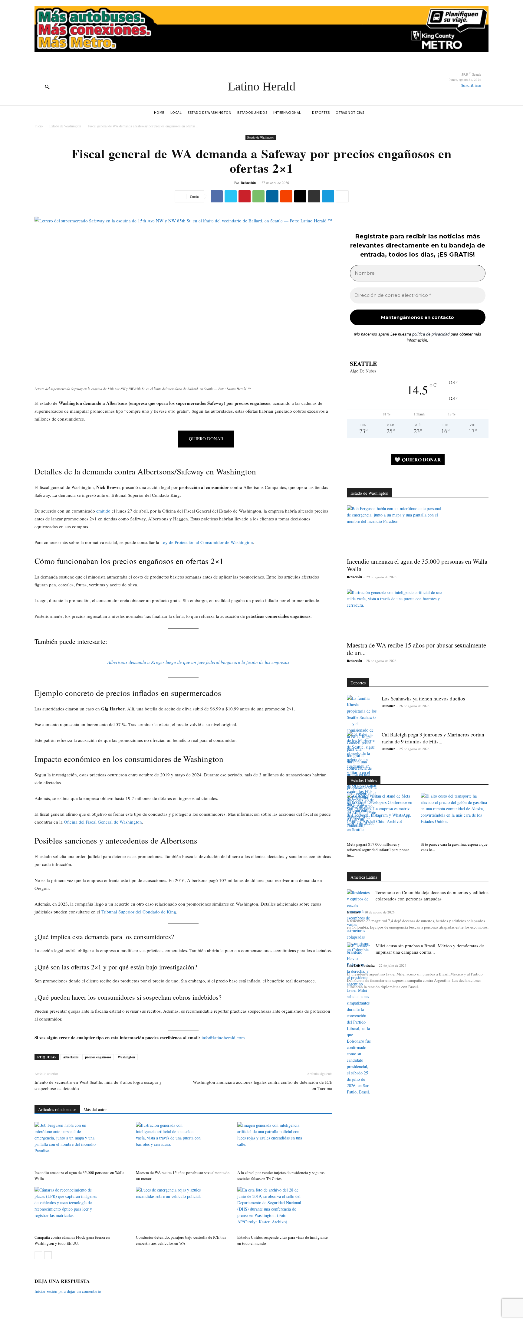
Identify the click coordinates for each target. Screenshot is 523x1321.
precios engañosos (98, 1057)
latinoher (388, 705)
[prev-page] (38, 1255)
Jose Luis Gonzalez (361, 965)
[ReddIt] (286, 196)
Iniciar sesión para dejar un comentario (68, 1291)
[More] (342, 196)
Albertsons (70, 1057)
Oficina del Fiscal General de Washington (103, 822)
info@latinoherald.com (223, 1037)
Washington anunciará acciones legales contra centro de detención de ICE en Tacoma (262, 1085)
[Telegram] (328, 196)
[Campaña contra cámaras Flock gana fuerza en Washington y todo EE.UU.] (82, 1209)
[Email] (300, 196)
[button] (47, 86)
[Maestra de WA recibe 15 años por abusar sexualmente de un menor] (183, 1144)
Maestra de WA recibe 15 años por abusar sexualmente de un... (416, 649)
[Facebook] (217, 196)
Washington (126, 1057)
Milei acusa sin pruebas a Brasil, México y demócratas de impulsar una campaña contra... (430, 948)
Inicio (39, 125)
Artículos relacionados (57, 1109)
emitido (103, 511)
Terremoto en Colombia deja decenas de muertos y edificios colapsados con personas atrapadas (432, 895)
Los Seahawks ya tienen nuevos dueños (423, 698)
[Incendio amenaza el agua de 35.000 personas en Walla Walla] (82, 1144)
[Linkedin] (272, 196)
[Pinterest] (244, 196)
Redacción (248, 182)
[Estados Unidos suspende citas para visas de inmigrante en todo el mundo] (284, 1209)
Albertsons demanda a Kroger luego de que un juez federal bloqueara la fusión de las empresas (198, 662)
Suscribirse (471, 85)
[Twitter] (231, 196)
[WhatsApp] (258, 196)
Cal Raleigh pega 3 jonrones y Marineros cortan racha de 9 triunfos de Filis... (433, 738)
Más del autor (95, 1109)
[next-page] (48, 1255)
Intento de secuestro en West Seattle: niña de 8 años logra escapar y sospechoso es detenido (98, 1085)
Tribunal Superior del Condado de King (138, 912)
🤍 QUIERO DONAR (417, 459)
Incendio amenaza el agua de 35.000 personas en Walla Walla (417, 565)
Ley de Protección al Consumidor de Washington (206, 542)
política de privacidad (430, 334)
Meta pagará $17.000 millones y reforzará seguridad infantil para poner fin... (378, 849)
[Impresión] (314, 196)
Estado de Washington (65, 125)
